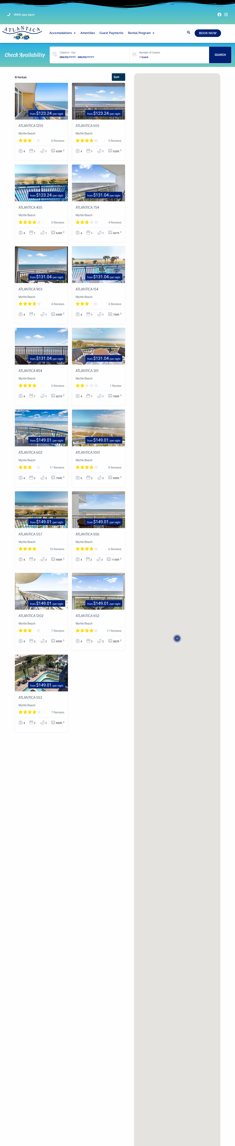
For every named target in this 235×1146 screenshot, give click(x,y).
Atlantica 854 (30, 370)
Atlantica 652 (87, 616)
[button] (177, 634)
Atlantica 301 (87, 370)
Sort (116, 77)
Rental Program (139, 33)
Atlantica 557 (30, 534)
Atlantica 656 (87, 534)
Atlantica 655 (87, 125)
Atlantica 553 (30, 697)
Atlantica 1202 (31, 616)
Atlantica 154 (87, 289)
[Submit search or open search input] (188, 32)
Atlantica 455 (30, 207)
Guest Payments (111, 33)
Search (220, 55)
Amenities (87, 33)
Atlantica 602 (30, 452)
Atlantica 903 (30, 289)
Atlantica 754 (87, 207)
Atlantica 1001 (88, 452)
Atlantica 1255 (31, 125)
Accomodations (60, 33)
